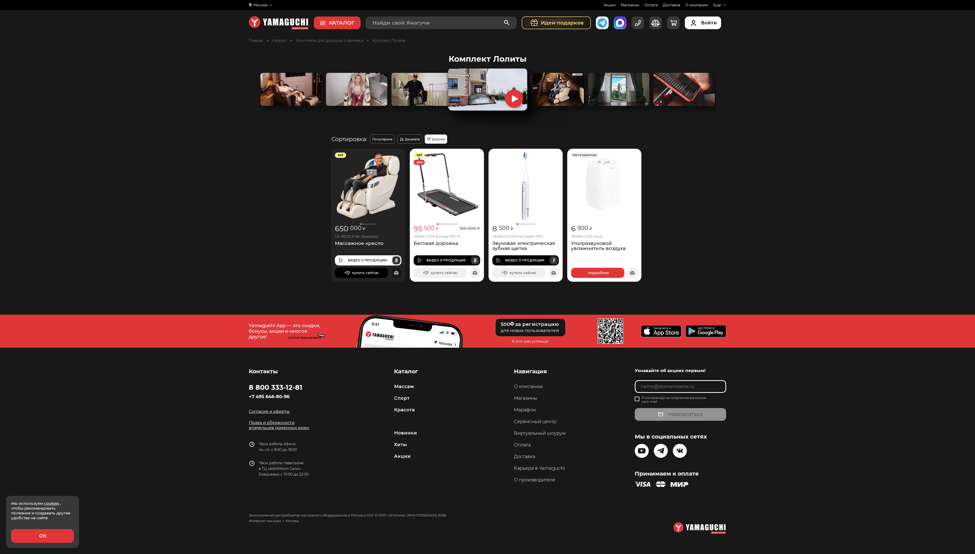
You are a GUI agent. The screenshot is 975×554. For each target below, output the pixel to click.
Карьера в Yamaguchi (539, 468)
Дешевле (412, 139)
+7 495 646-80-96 (269, 396)
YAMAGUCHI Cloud (586, 236)
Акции (610, 5)
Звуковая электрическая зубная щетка (523, 246)
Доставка (671, 5)
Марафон (525, 410)
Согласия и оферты (269, 411)
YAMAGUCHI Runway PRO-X (437, 236)
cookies (51, 503)
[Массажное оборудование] (279, 40)
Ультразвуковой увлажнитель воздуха (598, 246)
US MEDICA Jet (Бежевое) (357, 236)
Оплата (651, 5)
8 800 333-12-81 (275, 387)
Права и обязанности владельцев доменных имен (279, 425)
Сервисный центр (535, 421)
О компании (696, 5)
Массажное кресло (359, 243)
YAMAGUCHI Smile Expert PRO (517, 236)
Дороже (438, 139)
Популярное (382, 139)
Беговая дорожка (436, 243)
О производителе (534, 480)
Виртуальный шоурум (540, 433)
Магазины (630, 5)
